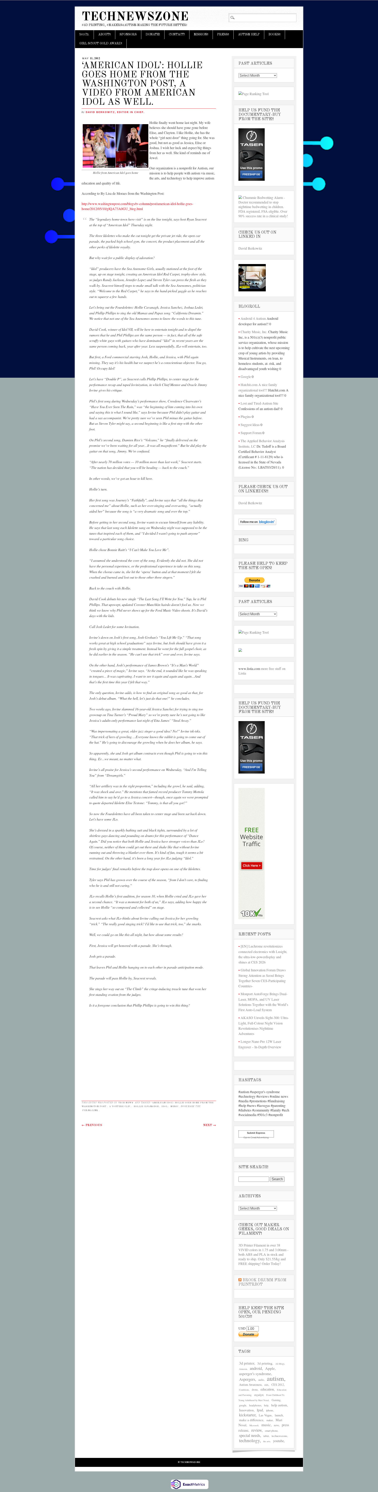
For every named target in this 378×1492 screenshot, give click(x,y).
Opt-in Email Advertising (256, 1137)
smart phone (271, 1430)
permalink (90, 1110)
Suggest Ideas (250, 424)
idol (164, 1106)
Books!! (274, 34)
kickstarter (247, 1414)
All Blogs (279, 1363)
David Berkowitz (250, 248)
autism (275, 1378)
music (174, 1106)
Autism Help (249, 34)
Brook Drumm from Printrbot (262, 1282)
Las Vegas (265, 1415)
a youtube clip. (120, 1106)
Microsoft (254, 1425)
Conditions (244, 1389)
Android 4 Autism (253, 318)
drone (255, 1389)
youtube (278, 1440)
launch (279, 1415)
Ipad (260, 1410)
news (276, 1425)
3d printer (246, 1363)
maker (269, 1420)
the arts (266, 1441)
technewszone (279, 1436)
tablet (266, 1436)
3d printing (264, 1363)
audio (261, 1379)
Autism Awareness (250, 1384)
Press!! (223, 34)
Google (246, 376)
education (267, 1389)
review (256, 1430)
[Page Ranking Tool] (253, 93)
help (266, 1405)
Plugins (246, 416)
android (256, 1368)
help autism (279, 1405)
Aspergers (247, 1379)
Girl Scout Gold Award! (100, 43)
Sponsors (128, 34)
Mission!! (201, 34)
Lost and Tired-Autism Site (259, 403)
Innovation (246, 1410)
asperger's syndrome (255, 1373)
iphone (269, 1410)
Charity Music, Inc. (254, 331)
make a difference (251, 1420)
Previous (92, 1125)
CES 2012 (277, 1384)
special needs (249, 1435)
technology (249, 1440)
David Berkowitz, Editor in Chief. (115, 112)
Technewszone (135, 17)
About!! (104, 34)
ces (266, 1384)
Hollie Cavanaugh (146, 1106)
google (242, 1405)
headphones (255, 1405)
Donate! (153, 34)
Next (209, 1125)
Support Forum (251, 432)
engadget (258, 1394)
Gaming (276, 1400)
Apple (270, 1368)
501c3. (84, 34)
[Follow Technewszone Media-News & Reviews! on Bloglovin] (257, 523)
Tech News (125, 1103)
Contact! (177, 34)
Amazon (243, 1368)
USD (242, 1328)
